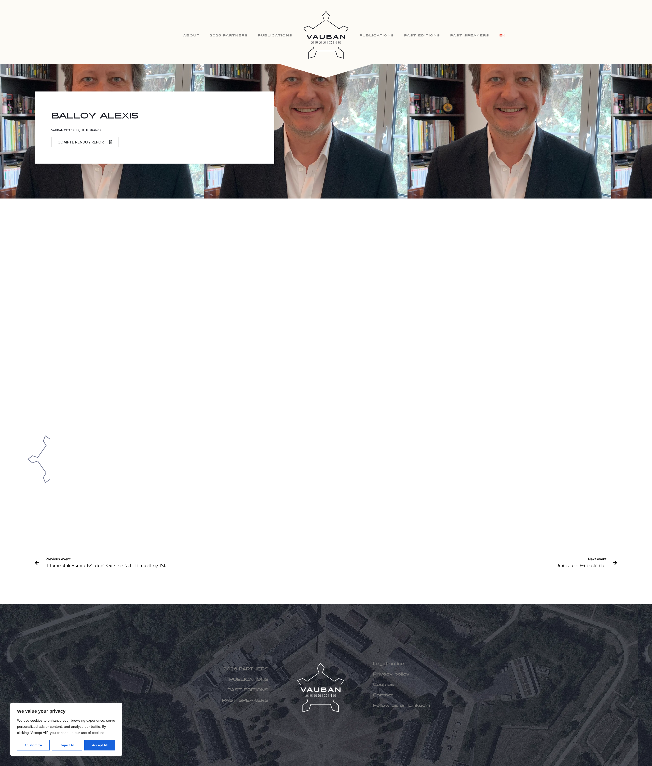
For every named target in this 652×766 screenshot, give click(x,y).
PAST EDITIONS (422, 35)
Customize (33, 745)
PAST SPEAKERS (469, 35)
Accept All (99, 745)
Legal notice (388, 664)
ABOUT (191, 35)
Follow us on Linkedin (401, 705)
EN (502, 35)
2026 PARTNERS (229, 35)
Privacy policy (391, 674)
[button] (84, 142)
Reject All (67, 745)
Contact (383, 695)
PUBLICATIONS (275, 35)
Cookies (383, 685)
